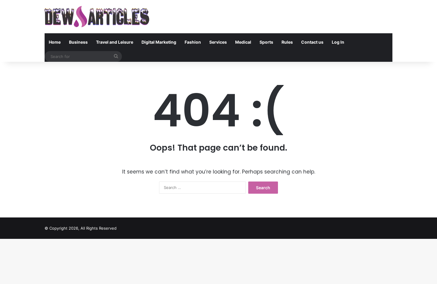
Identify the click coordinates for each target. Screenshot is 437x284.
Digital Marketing (159, 42)
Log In (338, 42)
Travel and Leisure (114, 42)
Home (55, 42)
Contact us (312, 42)
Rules (287, 42)
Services (218, 42)
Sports (266, 42)
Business (78, 42)
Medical (243, 42)
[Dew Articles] (97, 16)
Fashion (193, 42)
